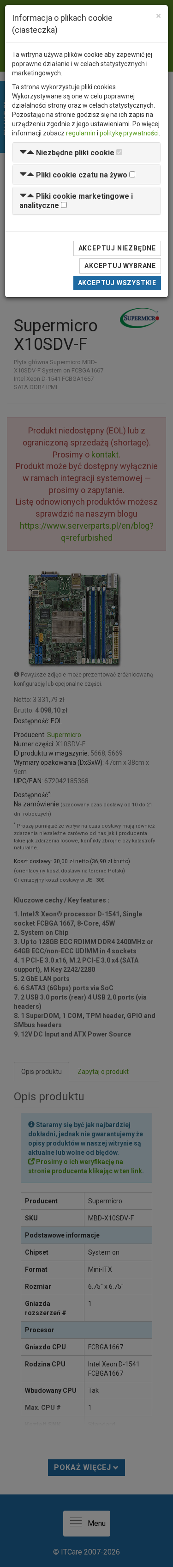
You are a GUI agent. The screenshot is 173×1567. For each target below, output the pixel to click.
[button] (66, 152)
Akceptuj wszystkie (117, 283)
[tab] (86, 152)
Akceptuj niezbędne (117, 248)
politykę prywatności (129, 133)
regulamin (80, 133)
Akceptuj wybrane (120, 265)
